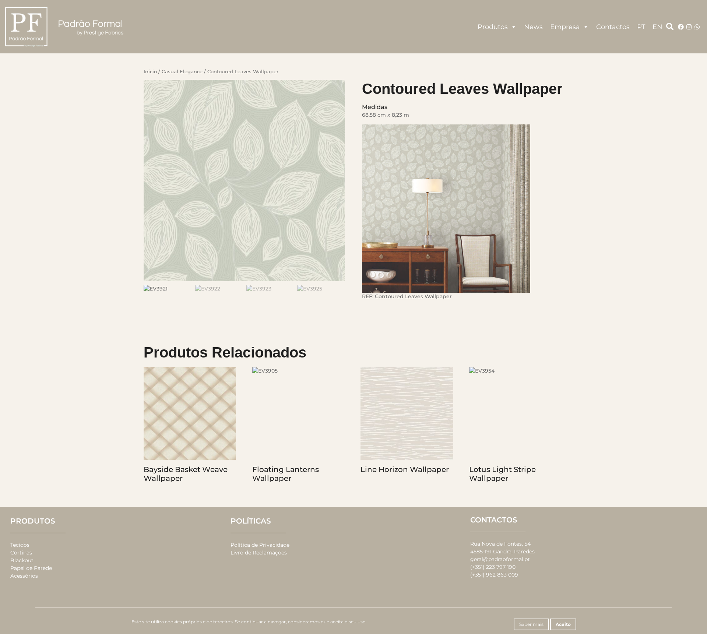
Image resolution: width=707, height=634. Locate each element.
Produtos (493, 27)
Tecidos (19, 545)
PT (641, 27)
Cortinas (21, 552)
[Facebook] (681, 27)
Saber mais (531, 624)
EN (657, 27)
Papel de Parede (31, 568)
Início (150, 71)
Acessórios (24, 576)
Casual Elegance (182, 71)
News (533, 27)
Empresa (565, 27)
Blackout (22, 560)
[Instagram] (689, 27)
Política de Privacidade (260, 545)
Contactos (613, 27)
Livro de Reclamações (259, 552)
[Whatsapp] (697, 27)
